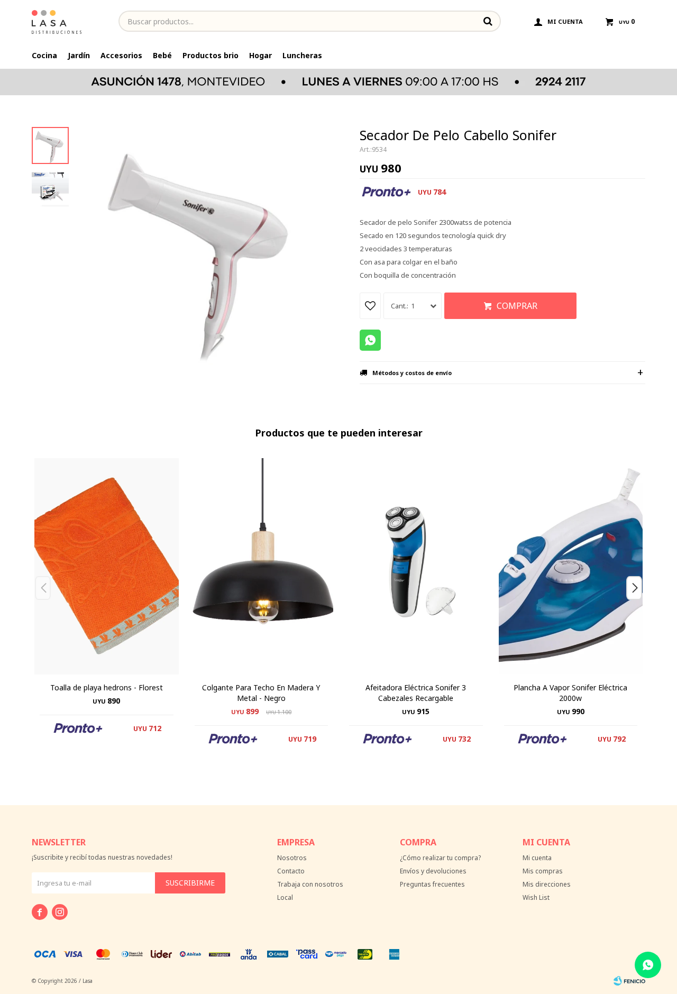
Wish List (536, 897)
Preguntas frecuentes (432, 884)
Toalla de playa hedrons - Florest (106, 687)
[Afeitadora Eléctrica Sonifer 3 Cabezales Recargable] (416, 566)
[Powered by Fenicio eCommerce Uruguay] (629, 981)
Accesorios (121, 55)
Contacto (291, 871)
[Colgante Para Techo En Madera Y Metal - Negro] (261, 566)
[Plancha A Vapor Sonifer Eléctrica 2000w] (571, 566)
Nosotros (292, 857)
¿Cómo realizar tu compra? (440, 857)
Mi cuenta (537, 857)
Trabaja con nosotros (310, 884)
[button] (638, 609)
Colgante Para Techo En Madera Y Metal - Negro (261, 692)
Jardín (79, 55)
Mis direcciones (547, 884)
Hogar (260, 55)
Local (285, 897)
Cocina (44, 55)
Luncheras (302, 55)
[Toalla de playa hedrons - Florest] (106, 566)
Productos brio (210, 55)
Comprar (517, 306)
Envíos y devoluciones (433, 871)
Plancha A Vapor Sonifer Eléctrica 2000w (570, 692)
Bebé (162, 55)
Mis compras (543, 871)
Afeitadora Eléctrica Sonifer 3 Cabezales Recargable (415, 692)
